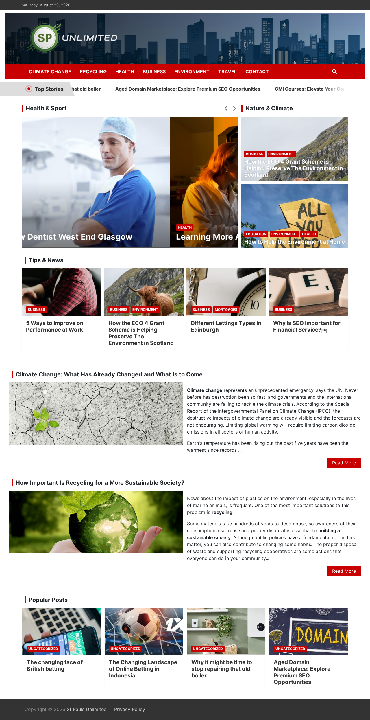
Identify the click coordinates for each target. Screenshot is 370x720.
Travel (227, 71)
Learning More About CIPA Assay (92, 237)
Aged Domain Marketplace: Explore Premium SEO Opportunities (156, 89)
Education (256, 234)
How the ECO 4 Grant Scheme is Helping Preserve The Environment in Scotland (293, 168)
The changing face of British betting (55, 665)
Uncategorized (43, 648)
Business (154, 71)
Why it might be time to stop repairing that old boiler (221, 669)
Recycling (93, 71)
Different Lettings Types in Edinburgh (226, 326)
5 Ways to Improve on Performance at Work (55, 326)
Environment (192, 71)
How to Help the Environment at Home (294, 241)
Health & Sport (46, 108)
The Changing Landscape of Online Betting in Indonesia (143, 669)
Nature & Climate (269, 108)
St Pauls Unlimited (87, 709)
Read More (344, 463)
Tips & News (46, 260)
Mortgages (226, 309)
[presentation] (226, 108)
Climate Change (50, 71)
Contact (257, 71)
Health (124, 71)
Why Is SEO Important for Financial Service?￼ (307, 326)
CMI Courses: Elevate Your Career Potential (292, 89)
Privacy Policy (129, 709)
